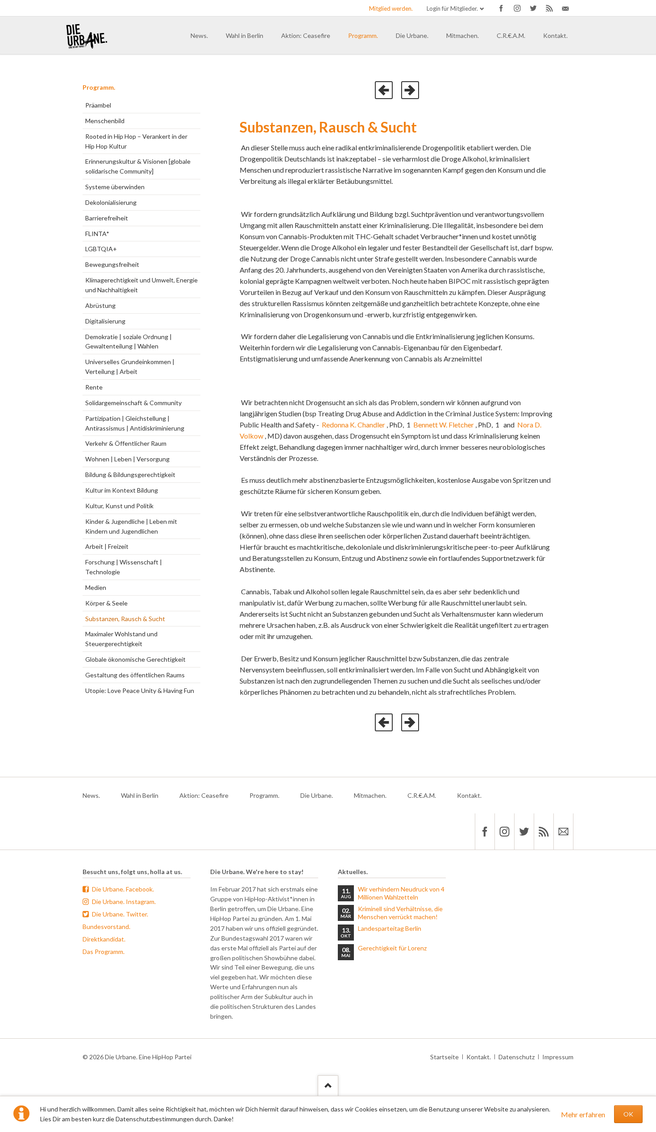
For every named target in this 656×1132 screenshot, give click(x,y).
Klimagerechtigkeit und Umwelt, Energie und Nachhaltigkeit (141, 285)
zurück (384, 90)
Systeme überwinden (115, 187)
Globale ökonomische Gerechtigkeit (135, 659)
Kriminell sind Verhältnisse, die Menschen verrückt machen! (400, 913)
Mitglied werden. (391, 8)
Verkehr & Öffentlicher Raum (125, 443)
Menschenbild (105, 120)
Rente (94, 387)
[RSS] (543, 831)
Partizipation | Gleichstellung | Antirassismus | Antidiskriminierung (134, 423)
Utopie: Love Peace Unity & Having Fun (139, 690)
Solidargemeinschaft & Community (133, 402)
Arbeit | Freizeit (107, 546)
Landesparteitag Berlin (389, 928)
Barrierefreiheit (106, 218)
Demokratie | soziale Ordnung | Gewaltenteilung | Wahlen (128, 341)
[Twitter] (533, 8)
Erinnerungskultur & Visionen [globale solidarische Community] (138, 166)
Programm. (99, 87)
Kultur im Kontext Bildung (121, 490)
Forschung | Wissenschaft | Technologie (123, 567)
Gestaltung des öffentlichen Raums (135, 675)
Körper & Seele (106, 603)
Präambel (98, 105)
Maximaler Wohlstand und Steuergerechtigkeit (121, 638)
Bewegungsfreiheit (112, 264)
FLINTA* (97, 233)
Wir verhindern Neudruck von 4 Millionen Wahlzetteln (401, 893)
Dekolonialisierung (111, 202)
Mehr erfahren (583, 1114)
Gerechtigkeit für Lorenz (392, 948)
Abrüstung (100, 305)
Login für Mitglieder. (452, 8)
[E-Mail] (565, 8)
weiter (410, 90)
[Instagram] (517, 8)
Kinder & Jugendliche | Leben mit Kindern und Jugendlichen (131, 526)
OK (628, 1114)
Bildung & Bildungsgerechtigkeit (130, 474)
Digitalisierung (105, 321)
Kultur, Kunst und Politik (119, 506)
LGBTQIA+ (101, 249)
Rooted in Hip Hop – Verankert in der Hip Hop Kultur (136, 141)
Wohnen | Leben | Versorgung (127, 459)
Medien (95, 587)
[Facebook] (501, 8)
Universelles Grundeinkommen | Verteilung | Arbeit (129, 366)
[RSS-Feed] (549, 8)
